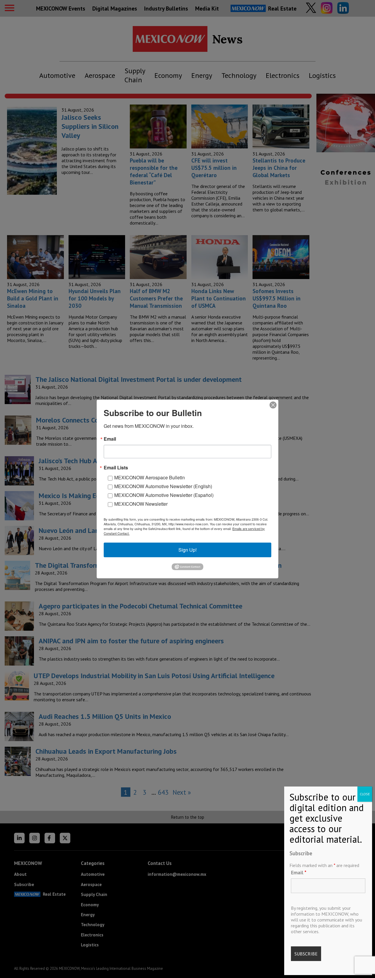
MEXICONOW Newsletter (141, 503)
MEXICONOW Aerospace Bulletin (149, 477)
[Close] (273, 404)
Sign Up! (187, 549)
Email (298, 872)
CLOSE (365, 794)
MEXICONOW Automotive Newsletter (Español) (164, 495)
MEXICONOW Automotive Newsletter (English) (163, 486)
